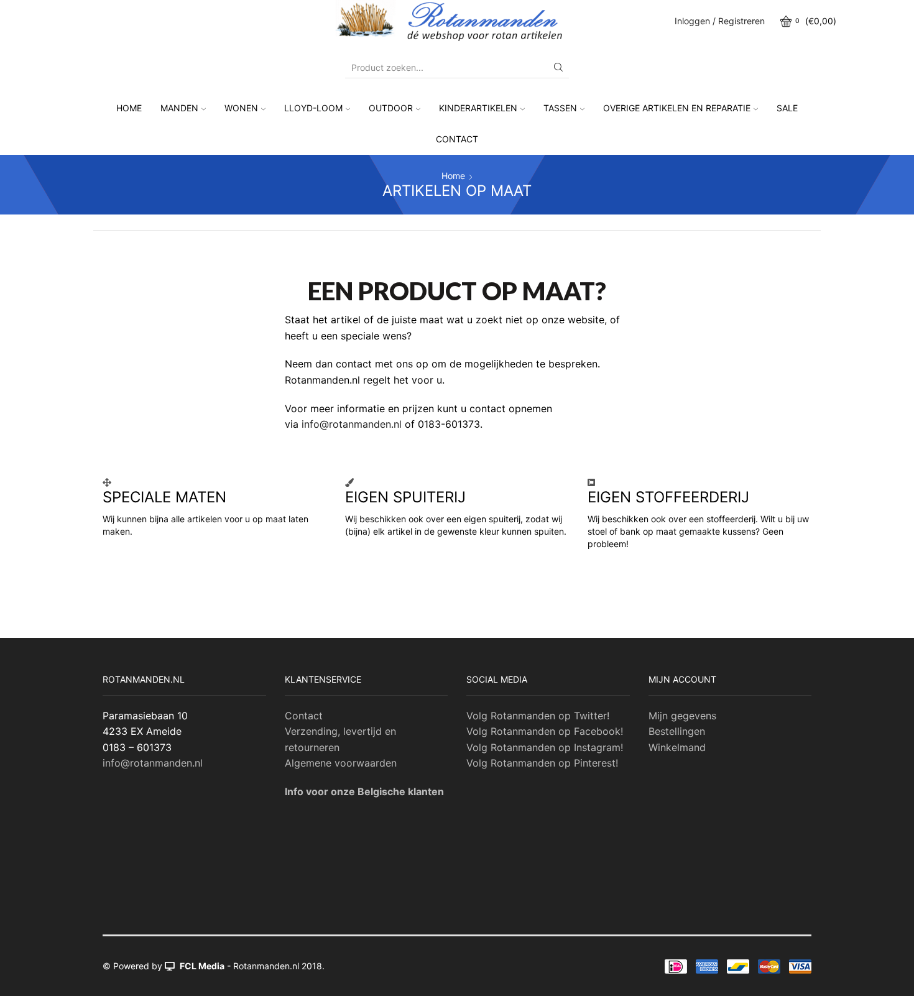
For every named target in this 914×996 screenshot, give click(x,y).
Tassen (560, 108)
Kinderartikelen (478, 108)
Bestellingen (677, 731)
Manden (179, 108)
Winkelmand (677, 747)
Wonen (241, 108)
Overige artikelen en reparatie (676, 108)
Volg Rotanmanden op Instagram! (544, 747)
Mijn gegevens (682, 715)
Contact (457, 139)
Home (129, 108)
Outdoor (391, 108)
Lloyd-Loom (313, 108)
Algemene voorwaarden (341, 763)
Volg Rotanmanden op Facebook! (544, 731)
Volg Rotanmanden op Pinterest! (542, 763)
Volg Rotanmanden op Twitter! (537, 715)
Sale (787, 108)
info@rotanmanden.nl (352, 424)
